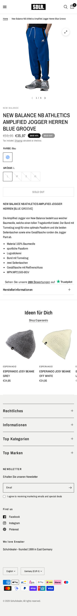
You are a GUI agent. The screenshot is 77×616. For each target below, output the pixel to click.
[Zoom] (65, 32)
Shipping (18, 140)
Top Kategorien (16, 438)
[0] (71, 7)
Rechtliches (13, 410)
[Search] (65, 7)
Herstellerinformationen (18, 289)
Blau (7, 157)
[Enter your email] (70, 488)
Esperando (9, 366)
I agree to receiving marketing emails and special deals (34, 496)
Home (5, 18)
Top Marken (13, 452)
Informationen (15, 424)
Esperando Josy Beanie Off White (55, 373)
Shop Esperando (38, 320)
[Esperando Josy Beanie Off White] (56, 345)
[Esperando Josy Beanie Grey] (20, 345)
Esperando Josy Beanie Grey (18, 373)
